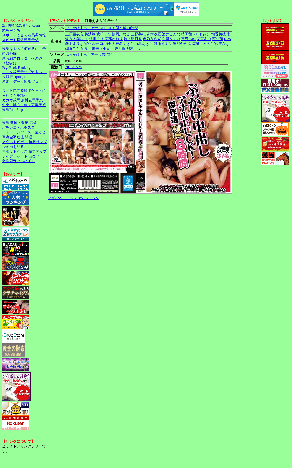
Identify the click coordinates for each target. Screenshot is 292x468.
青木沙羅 (153, 34)
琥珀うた (103, 34)
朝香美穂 (218, 34)
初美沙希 (88, 34)
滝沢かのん (182, 44)
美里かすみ (171, 39)
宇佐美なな (220, 44)
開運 (28, 137)
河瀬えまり (163, 44)
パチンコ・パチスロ (18, 127)
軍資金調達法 (13, 137)
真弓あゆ (188, 39)
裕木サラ (133, 48)
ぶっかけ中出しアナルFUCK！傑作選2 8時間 (101, 28)
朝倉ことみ (74, 48)
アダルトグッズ (15, 151)
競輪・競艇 (19, 123)
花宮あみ (204, 39)
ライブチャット (15, 156)
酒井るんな (171, 34)
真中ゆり (107, 44)
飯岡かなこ (121, 34)
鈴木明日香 (133, 39)
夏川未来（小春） (99, 48)
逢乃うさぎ (152, 39)
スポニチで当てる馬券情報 (24, 35)
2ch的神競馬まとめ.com (21, 25)
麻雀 (33, 123)
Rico (227, 39)
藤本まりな (74, 44)
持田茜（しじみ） (195, 34)
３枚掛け (9, 63)
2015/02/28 (73, 67)
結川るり (96, 39)
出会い (34, 156)
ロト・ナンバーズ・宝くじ (24, 132)
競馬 (5, 123)
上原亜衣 (72, 34)
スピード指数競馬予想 (20, 40)
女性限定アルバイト (18, 161)
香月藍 (120, 48)
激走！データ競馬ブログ (22, 82)
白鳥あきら (144, 44)
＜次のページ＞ (86, 198)
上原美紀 (138, 34)
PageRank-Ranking (16, 68)
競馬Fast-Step (12, 110)
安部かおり (113, 39)
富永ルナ (91, 44)
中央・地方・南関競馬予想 (24, 105)
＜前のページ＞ (61, 198)
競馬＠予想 (11, 30)
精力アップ (38, 151)
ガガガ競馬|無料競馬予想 (22, 100)
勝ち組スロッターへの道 (22, 58)
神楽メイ (80, 39)
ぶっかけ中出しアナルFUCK (88, 55)
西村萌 (217, 39)
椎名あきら (124, 44)
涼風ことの (201, 44)
